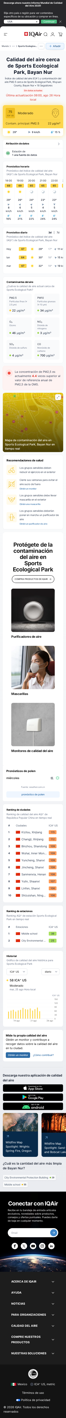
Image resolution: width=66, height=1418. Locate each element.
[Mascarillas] (33, 667)
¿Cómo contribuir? (43, 1054)
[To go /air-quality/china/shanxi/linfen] (33, 888)
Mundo (5, 46)
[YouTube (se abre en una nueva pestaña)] (33, 1246)
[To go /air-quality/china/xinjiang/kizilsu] (33, 832)
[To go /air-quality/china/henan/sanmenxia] (33, 874)
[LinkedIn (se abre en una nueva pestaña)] (51, 1246)
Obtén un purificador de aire (33, 523)
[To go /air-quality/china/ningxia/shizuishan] (33, 895)
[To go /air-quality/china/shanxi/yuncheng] (33, 860)
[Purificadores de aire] (33, 610)
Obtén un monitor (28, 488)
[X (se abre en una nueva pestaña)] (24, 1246)
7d (58, 232)
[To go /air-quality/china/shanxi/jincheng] (33, 867)
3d (50, 232)
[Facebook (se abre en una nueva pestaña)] (15, 1246)
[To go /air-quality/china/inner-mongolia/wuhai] (33, 853)
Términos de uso (33, 1392)
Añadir (57, 46)
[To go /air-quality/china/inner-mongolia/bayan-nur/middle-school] (33, 933)
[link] (45, 34)
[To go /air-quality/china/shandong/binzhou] (33, 846)
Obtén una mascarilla (30, 504)
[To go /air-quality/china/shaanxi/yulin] (33, 881)
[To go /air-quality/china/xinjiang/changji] (33, 839)
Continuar (49, 21)
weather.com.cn (37, 787)
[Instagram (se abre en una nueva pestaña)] (42, 1246)
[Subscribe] (53, 1232)
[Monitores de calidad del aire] (33, 724)
